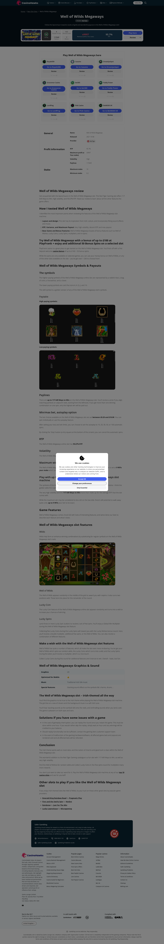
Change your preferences (82, 483)
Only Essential (82, 488)
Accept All (82, 479)
